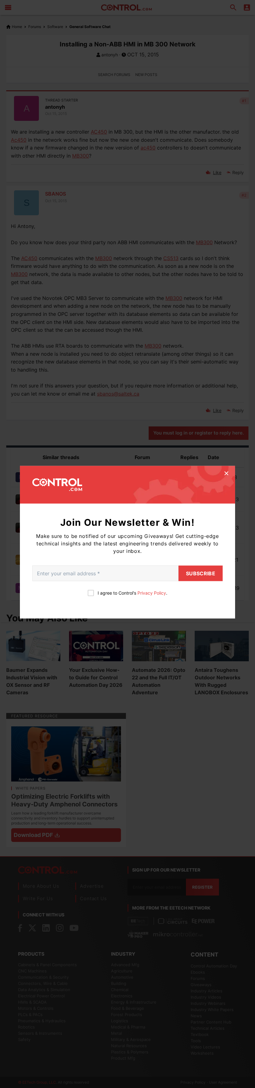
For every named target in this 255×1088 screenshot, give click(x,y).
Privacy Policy (151, 593)
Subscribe (200, 573)
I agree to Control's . (132, 593)
